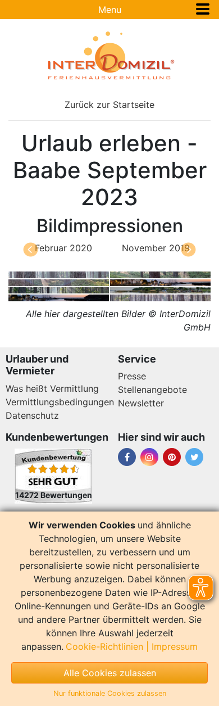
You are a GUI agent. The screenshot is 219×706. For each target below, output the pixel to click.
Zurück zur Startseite (109, 104)
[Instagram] (149, 457)
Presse (132, 376)
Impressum (175, 646)
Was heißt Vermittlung (52, 388)
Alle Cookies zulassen (109, 672)
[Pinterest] (172, 457)
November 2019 (156, 248)
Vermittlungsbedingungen (60, 402)
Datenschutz (32, 415)
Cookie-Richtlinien (104, 646)
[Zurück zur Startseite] (109, 56)
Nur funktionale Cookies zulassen (109, 693)
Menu (109, 9)
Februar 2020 (63, 248)
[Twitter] (194, 457)
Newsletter (141, 403)
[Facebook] (127, 457)
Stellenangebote (152, 389)
